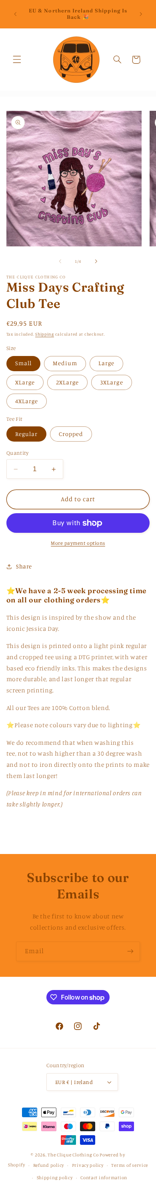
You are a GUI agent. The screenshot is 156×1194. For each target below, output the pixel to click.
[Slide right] (96, 261)
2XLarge (67, 382)
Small (23, 363)
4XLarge (26, 401)
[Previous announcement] (15, 14)
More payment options (78, 543)
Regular (26, 433)
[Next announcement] (141, 14)
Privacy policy (88, 1165)
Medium (65, 363)
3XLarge (111, 382)
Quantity (17, 453)
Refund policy (48, 1165)
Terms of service (129, 1165)
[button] (17, 59)
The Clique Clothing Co (73, 1155)
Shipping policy (55, 1177)
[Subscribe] (130, 951)
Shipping (44, 334)
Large (106, 363)
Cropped (71, 433)
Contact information (103, 1177)
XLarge (25, 382)
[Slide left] (60, 261)
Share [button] (24, 566)
